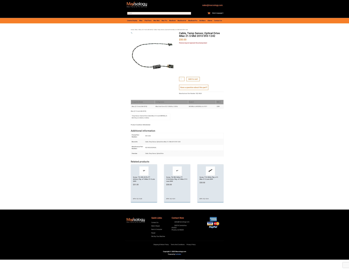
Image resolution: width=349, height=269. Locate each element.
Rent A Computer (156, 229)
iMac (141, 20)
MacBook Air (182, 20)
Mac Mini (157, 20)
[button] (131, 33)
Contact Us (218, 20)
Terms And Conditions (178, 244)
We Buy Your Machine (158, 236)
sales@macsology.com (212, 5)
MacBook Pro (192, 20)
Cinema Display (132, 20)
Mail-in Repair (155, 226)
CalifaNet (178, 254)
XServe (210, 20)
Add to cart (193, 79)
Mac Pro (164, 20)
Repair (153, 233)
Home (132, 29)
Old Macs (202, 20)
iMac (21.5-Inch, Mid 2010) (146, 29)
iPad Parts (148, 20)
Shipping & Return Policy (161, 244)
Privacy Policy (191, 244)
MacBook (172, 20)
